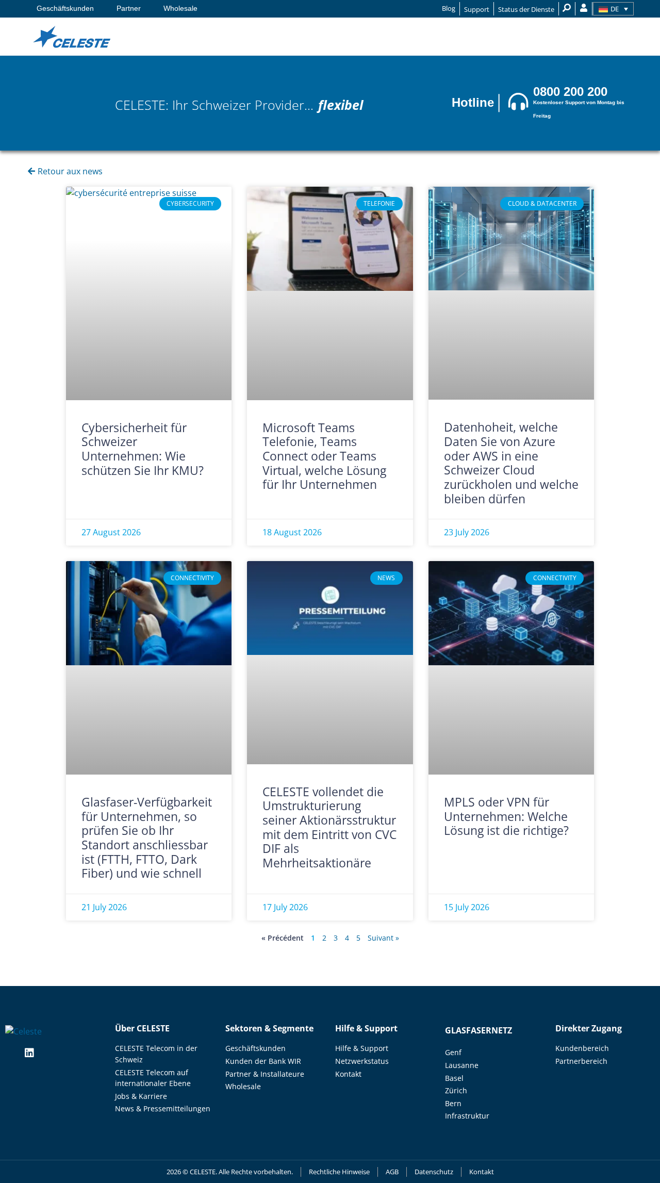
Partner (129, 8)
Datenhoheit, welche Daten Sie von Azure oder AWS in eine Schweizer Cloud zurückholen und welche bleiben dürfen (511, 462)
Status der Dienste (526, 9)
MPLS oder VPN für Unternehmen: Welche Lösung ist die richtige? (508, 816)
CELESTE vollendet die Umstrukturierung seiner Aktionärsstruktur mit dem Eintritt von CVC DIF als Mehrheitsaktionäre (329, 827)
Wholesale (180, 8)
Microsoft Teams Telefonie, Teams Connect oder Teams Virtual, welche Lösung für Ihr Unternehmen (324, 456)
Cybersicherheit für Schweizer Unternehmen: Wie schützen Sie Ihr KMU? (142, 449)
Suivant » (383, 938)
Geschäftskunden (65, 8)
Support (476, 9)
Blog (448, 8)
